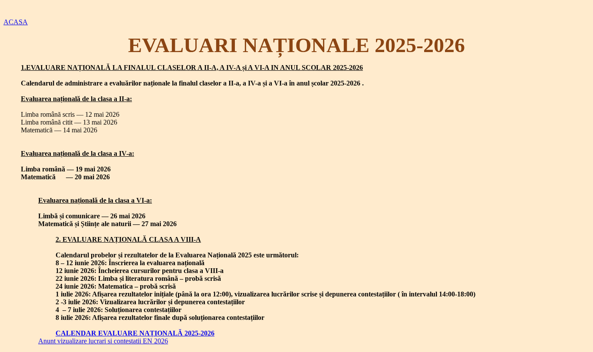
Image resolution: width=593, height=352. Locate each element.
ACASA (15, 22)
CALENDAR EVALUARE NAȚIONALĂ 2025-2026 (135, 333)
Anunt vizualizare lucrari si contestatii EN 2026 (103, 341)
